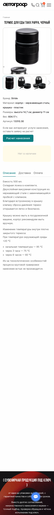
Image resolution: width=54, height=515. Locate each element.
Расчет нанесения (18, 138)
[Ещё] (49, 83)
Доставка (25, 172)
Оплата (38, 172)
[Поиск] (37, 5)
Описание (9, 172)
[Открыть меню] (49, 5)
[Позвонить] (33, 5)
